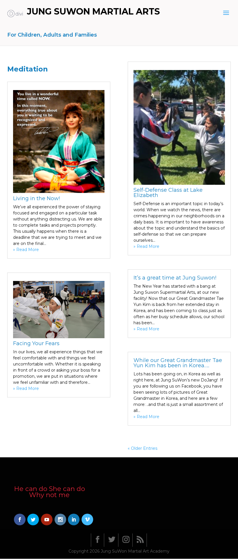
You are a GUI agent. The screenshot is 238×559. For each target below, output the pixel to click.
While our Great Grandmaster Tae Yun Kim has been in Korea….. (178, 363)
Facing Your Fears (36, 343)
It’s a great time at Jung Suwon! (175, 278)
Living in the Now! (36, 198)
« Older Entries (142, 448)
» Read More (26, 249)
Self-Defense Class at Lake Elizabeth (168, 192)
